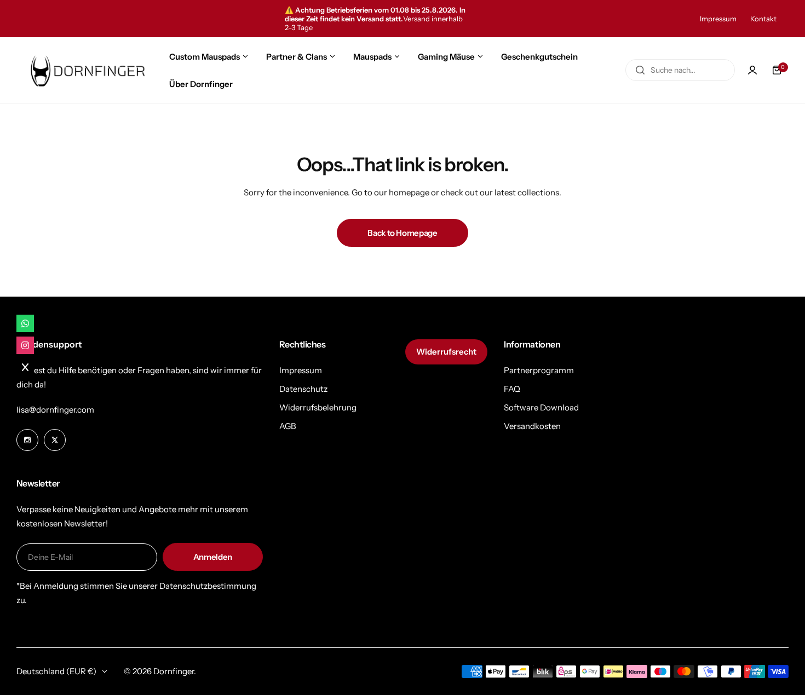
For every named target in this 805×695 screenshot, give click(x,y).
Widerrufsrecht (446, 351)
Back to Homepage (402, 233)
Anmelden (212, 557)
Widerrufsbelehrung (318, 407)
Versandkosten (532, 426)
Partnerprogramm (539, 370)
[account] (752, 70)
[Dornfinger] (84, 70)
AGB (287, 426)
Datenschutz (303, 389)
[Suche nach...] (640, 70)
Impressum (718, 18)
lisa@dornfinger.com (55, 409)
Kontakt (763, 18)
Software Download (541, 407)
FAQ (512, 389)
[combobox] (680, 70)
